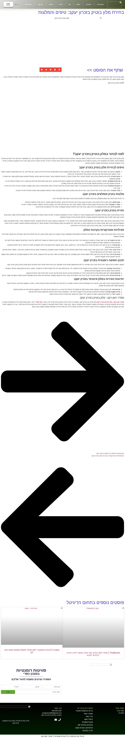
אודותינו (88, 4)
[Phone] (60, 720)
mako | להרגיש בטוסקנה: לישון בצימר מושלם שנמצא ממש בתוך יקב (31, 651)
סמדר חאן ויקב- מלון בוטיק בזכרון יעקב (110, 302)
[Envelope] (56, 720)
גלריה (60, 4)
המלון (78, 4)
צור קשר (40, 4)
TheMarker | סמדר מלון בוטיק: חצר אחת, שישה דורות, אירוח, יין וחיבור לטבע (93, 654)
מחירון (51, 4)
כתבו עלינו (28, 4)
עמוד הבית (100, 4)
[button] (59, 69)
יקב (69, 4)
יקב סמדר (38, 302)
